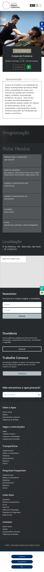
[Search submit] (38, 394)
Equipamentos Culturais (11, 417)
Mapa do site (7, 515)
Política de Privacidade (11, 510)
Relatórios (6, 456)
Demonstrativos (8, 458)
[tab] (14, 79)
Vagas (5, 431)
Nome (7, 304)
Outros (5, 463)
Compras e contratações (11, 436)
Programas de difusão (10, 420)
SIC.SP (5, 505)
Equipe (5, 415)
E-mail (7, 310)
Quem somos (7, 412)
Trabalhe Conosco (9, 434)
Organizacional (8, 451)
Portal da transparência (11, 502)
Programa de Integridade (12, 512)
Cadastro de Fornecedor (11, 439)
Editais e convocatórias (11, 453)
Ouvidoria (6, 499)
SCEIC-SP (6, 507)
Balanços (6, 461)
